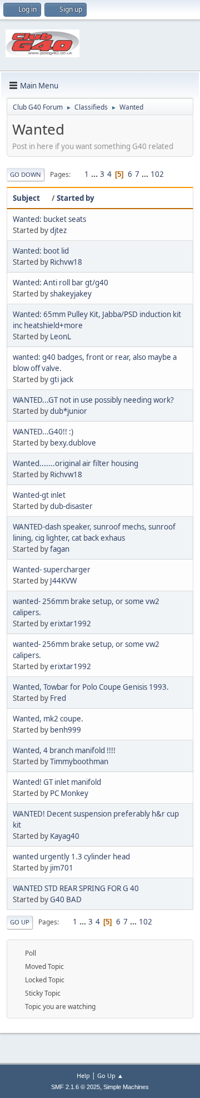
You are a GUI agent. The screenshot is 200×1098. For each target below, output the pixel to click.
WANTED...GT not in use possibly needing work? (93, 400)
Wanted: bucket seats (49, 219)
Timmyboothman (79, 761)
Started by (75, 198)
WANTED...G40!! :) (43, 432)
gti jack (61, 379)
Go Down (25, 174)
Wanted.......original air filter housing (75, 463)
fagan (59, 549)
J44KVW (63, 581)
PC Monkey (69, 793)
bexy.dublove (73, 443)
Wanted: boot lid (41, 251)
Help (83, 1075)
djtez (58, 230)
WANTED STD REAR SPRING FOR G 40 (76, 888)
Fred (58, 698)
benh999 (65, 730)
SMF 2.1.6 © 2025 (75, 1087)
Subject (26, 198)
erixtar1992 (70, 624)
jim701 (61, 868)
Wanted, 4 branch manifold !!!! (64, 750)
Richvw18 (66, 262)
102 (157, 174)
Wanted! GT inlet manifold (57, 782)
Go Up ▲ (110, 1075)
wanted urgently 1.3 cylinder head (71, 857)
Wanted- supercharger (52, 570)
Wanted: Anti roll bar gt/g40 (60, 283)
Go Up (19, 922)
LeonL (60, 337)
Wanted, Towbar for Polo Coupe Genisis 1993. (91, 687)
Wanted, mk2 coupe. (48, 719)
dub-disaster (71, 506)
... (95, 174)
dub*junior (68, 411)
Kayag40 (64, 836)
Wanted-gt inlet (39, 495)
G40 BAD (66, 899)
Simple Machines (126, 1087)
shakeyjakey (71, 294)
